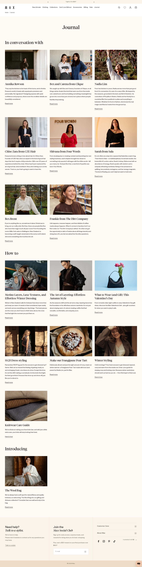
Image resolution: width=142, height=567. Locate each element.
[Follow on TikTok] (114, 541)
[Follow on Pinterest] (109, 541)
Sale (91, 7)
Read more (9, 104)
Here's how (98, 377)
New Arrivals (36, 7)
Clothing (45, 7)
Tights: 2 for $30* (71, 2)
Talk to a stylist (10, 545)
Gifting (85, 7)
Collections (54, 7)
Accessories (77, 7)
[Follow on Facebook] (98, 541)
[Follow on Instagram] (103, 541)
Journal (96, 7)
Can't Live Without (65, 7)
